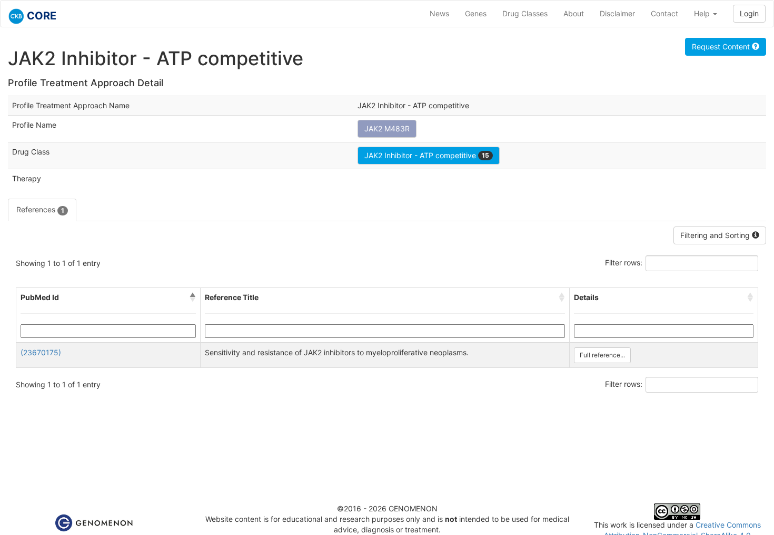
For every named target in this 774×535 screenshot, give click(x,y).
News (439, 13)
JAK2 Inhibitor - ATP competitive (426, 155)
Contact (664, 13)
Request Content (722, 46)
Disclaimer (617, 13)
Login (749, 13)
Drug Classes (525, 13)
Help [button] (703, 13)
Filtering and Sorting (716, 235)
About (573, 13)
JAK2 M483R (387, 128)
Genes (476, 13)
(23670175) (41, 352)
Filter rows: (623, 262)
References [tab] (40, 209)
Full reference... (602, 355)
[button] (193, 297)
